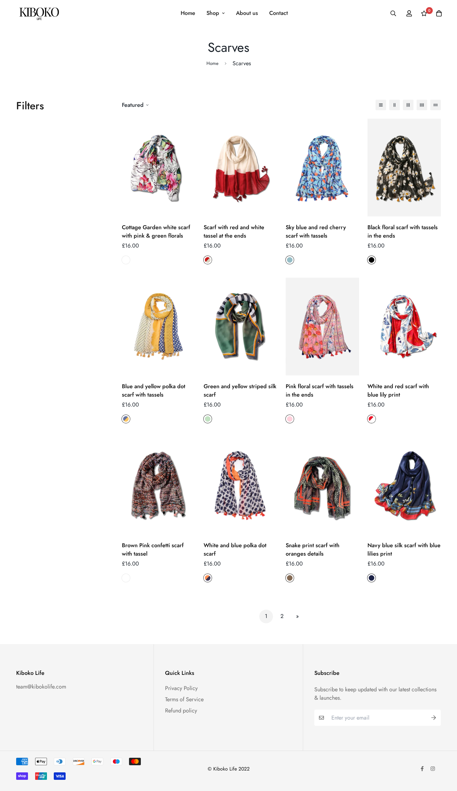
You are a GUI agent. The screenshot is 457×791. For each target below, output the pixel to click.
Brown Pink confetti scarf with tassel (153, 549)
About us (247, 13)
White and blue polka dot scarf (235, 549)
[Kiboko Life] (38, 13)
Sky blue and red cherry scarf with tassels (316, 231)
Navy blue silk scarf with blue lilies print (404, 549)
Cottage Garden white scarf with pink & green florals (156, 231)
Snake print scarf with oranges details (312, 549)
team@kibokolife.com (41, 687)
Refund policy (181, 710)
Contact (278, 13)
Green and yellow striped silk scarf (240, 390)
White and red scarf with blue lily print (398, 390)
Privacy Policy (181, 688)
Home (188, 13)
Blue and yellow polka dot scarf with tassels (153, 390)
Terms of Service (184, 699)
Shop (212, 13)
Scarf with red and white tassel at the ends (234, 231)
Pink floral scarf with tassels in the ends (319, 390)
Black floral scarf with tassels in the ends (402, 231)
